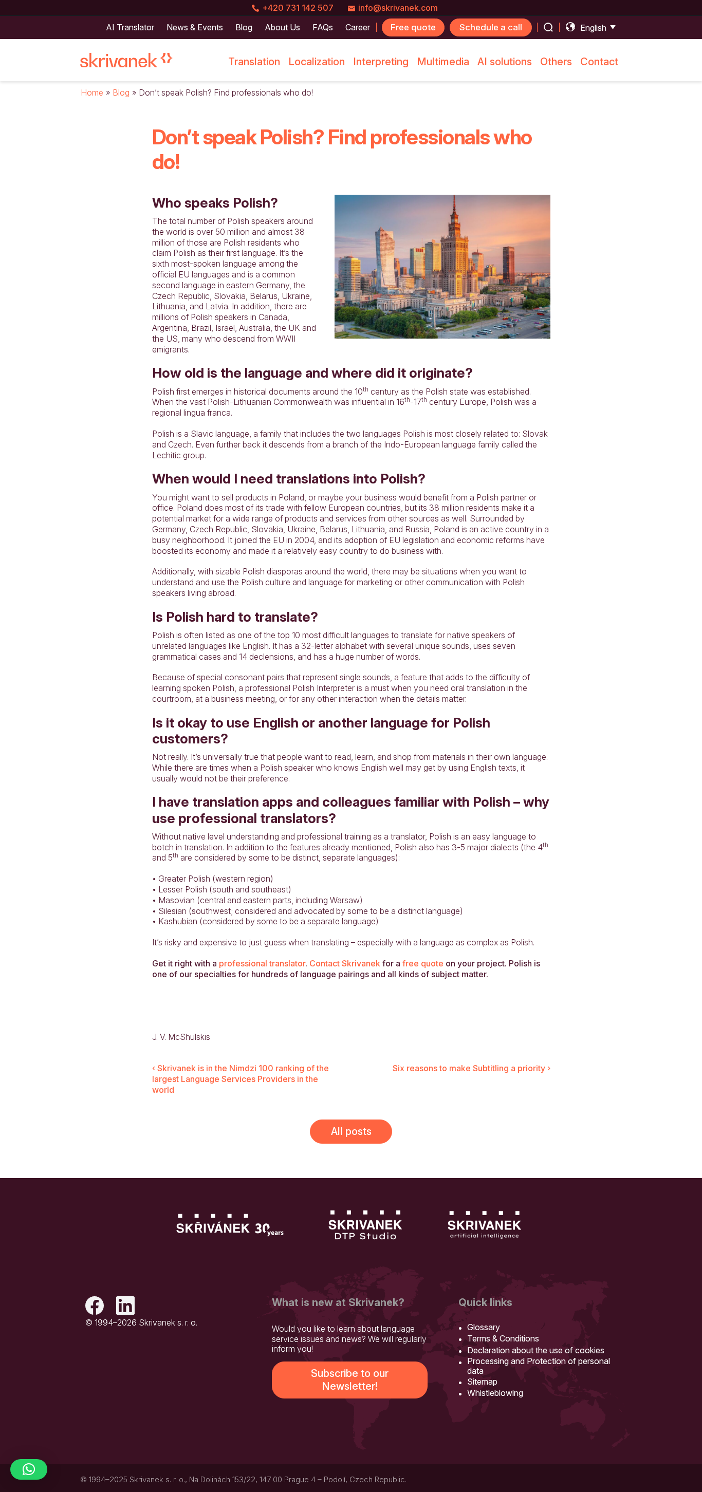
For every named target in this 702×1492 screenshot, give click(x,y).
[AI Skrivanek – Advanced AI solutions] (485, 1225)
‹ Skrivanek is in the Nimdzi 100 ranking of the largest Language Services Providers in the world (240, 1079)
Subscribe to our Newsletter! (350, 1379)
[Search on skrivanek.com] (548, 27)
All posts (351, 1131)
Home (92, 92)
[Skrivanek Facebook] (94, 1306)
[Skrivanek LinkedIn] (125, 1306)
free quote (423, 963)
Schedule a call (490, 27)
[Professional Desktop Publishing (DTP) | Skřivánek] (365, 1225)
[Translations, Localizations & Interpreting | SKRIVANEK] (126, 60)
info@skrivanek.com (398, 8)
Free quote (413, 27)
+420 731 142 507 (298, 8)
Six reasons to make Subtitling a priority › (471, 1068)
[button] (28, 1469)
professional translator (262, 963)
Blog (121, 92)
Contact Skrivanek (344, 963)
